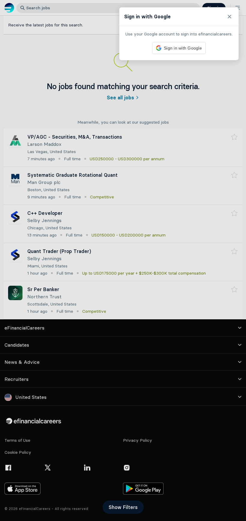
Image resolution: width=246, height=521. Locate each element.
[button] (123, 260)
